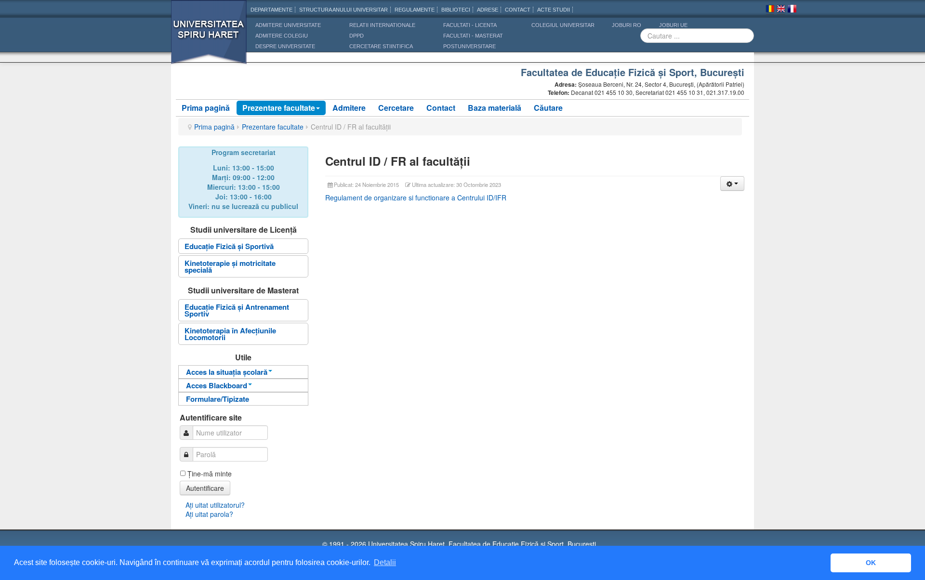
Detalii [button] (385, 562)
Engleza (781, 10)
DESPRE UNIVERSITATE (285, 46)
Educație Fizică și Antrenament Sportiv (237, 310)
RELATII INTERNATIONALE (382, 25)
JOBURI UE (673, 25)
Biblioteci (455, 10)
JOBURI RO (626, 25)
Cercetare (396, 107)
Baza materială (494, 107)
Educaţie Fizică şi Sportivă (229, 246)
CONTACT (517, 10)
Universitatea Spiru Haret (209, 38)
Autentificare (205, 488)
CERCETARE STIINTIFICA (381, 46)
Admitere (349, 107)
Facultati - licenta (470, 25)
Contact (440, 107)
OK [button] (871, 563)
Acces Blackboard (216, 385)
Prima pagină (206, 107)
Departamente (271, 10)
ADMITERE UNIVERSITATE (288, 25)
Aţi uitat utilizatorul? (215, 505)
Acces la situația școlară (226, 372)
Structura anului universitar (343, 10)
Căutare (548, 107)
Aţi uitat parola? (209, 514)
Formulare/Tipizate (217, 399)
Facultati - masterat (473, 36)
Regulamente (415, 10)
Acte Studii (553, 10)
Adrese (487, 10)
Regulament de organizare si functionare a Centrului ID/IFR (415, 197)
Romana (770, 10)
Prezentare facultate (278, 107)
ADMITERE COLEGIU (281, 36)
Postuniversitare (469, 46)
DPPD (356, 36)
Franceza (792, 10)
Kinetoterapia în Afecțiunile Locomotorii (230, 334)
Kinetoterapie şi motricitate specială (230, 266)
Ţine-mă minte (209, 473)
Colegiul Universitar (563, 25)
